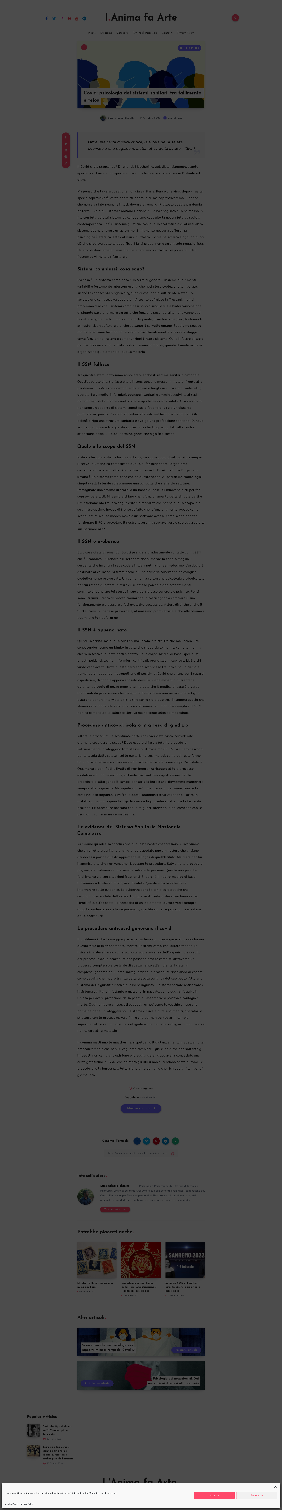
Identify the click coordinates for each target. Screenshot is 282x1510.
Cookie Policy (11, 1504)
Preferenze (257, 1495)
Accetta (214, 1495)
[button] (275, 1486)
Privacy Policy (27, 1504)
